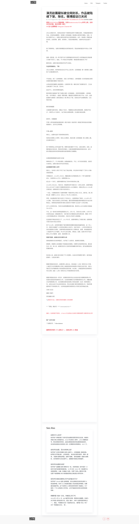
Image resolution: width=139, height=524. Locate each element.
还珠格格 (73, 19)
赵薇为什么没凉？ (56, 435)
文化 (79, 19)
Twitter (105, 3)
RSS (91, 3)
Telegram (98, 3)
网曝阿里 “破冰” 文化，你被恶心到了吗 (63, 496)
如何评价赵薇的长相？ (58, 464)
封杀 (77, 19)
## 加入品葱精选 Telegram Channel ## (59, 26)
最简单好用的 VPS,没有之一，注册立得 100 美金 (62, 330)
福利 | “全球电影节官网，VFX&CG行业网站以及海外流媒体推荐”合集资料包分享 (69, 313)
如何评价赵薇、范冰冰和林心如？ (61, 450)
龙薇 (65, 19)
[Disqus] (69, 362)
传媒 (82, 19)
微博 (67, 19)
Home (86, 3)
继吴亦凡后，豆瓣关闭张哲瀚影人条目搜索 (60, 300)
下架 (70, 19)
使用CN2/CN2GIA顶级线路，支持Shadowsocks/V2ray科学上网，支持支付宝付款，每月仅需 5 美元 (69, 23)
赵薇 (62, 19)
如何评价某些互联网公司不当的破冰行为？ (64, 479)
